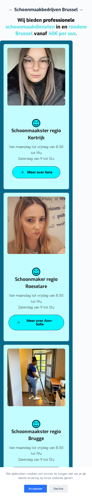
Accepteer (35, 488)
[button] (36, 172)
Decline (58, 488)
